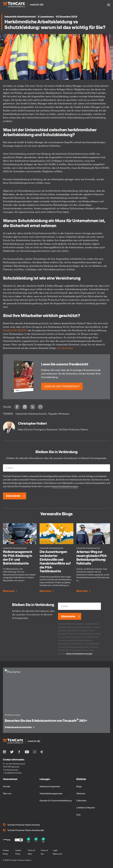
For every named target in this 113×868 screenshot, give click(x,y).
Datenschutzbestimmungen (65, 486)
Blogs (79, 786)
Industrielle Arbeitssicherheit (20, 16)
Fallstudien (81, 800)
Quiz (78, 814)
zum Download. (65, 348)
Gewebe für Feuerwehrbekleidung (56, 800)
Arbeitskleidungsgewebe (51, 793)
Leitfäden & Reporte (85, 807)
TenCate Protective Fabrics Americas (23, 824)
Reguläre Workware (58, 413)
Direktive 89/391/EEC (15, 330)
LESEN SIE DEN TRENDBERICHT (62, 386)
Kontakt (6, 786)
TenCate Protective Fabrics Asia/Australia (25, 830)
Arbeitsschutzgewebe (50, 786)
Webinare (80, 793)
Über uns (7, 793)
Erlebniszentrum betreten (18, 727)
